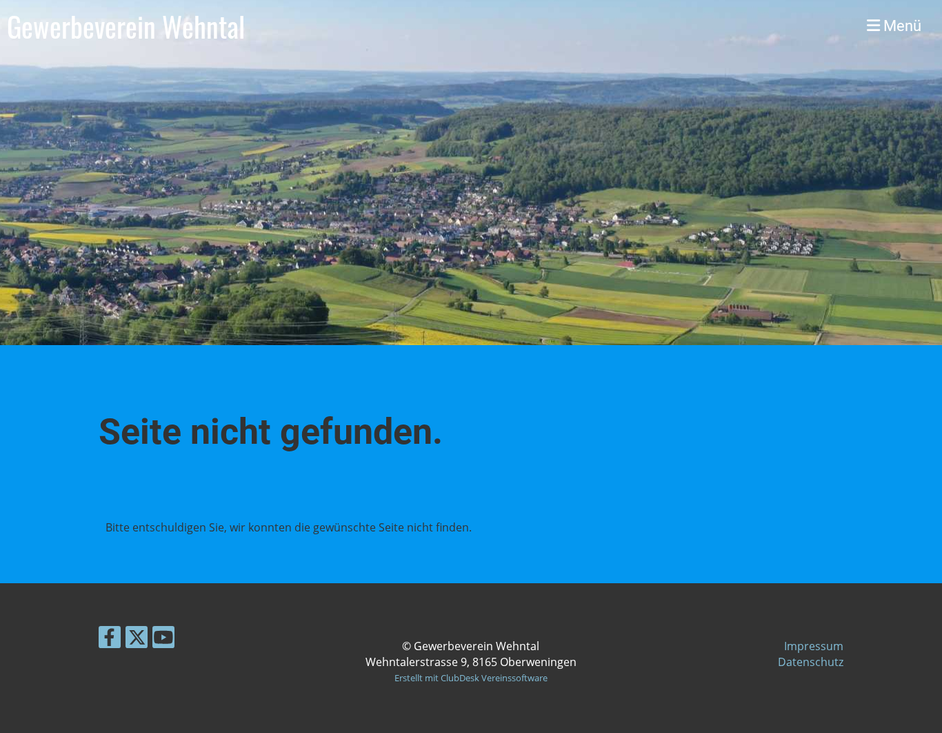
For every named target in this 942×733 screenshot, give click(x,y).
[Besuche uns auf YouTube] (163, 639)
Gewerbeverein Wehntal (126, 26)
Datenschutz (810, 662)
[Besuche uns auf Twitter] (137, 639)
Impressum (813, 646)
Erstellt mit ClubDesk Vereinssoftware (471, 678)
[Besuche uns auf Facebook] (110, 639)
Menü (900, 26)
